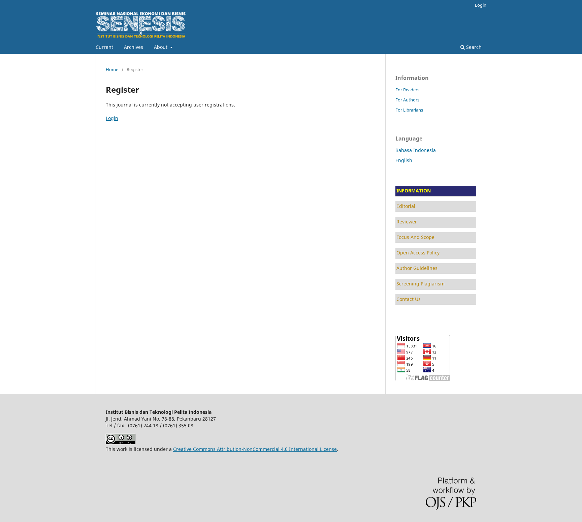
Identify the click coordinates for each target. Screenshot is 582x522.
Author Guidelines (417, 268)
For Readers (407, 90)
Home (112, 69)
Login (480, 5)
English (403, 160)
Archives (133, 47)
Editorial (405, 206)
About (161, 47)
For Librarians (409, 110)
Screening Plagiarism (420, 283)
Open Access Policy (418, 252)
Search (473, 47)
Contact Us (408, 299)
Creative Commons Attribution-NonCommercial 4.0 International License (255, 449)
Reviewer (406, 221)
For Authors (407, 100)
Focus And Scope (415, 237)
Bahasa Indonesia (415, 150)
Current (104, 47)
